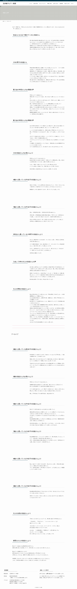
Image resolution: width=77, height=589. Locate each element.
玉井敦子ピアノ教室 (9, 3)
